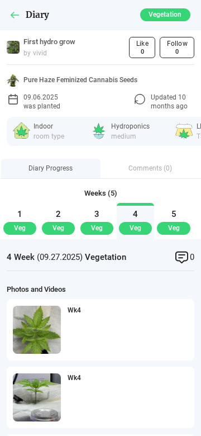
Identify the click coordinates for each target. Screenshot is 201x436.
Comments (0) (150, 168)
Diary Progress (50, 168)
